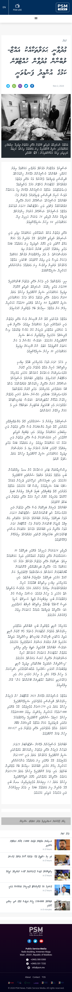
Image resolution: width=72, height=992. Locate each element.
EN (4, 7)
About (28, 977)
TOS (44, 977)
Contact (36, 977)
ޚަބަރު (65, 41)
